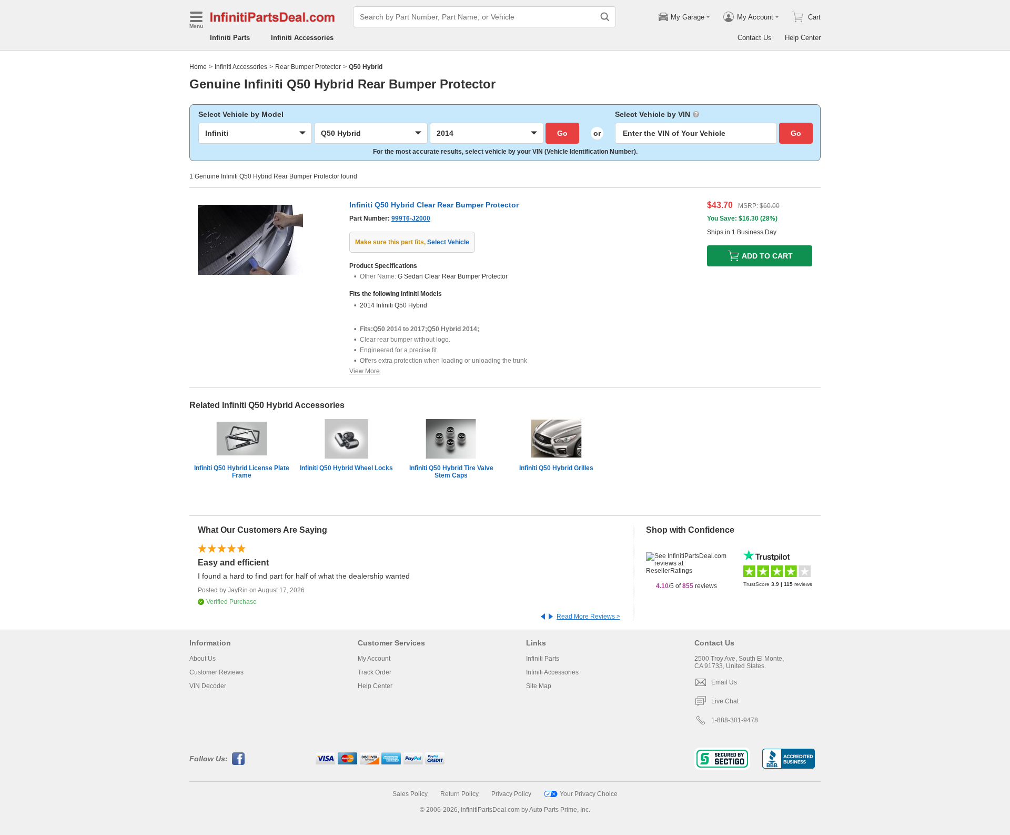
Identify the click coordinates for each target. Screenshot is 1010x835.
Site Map (538, 686)
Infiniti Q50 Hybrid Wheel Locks (346, 468)
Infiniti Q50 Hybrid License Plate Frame (241, 471)
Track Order (374, 672)
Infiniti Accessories (302, 38)
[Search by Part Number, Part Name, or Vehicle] (605, 17)
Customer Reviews (216, 672)
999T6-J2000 (410, 218)
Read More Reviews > (588, 616)
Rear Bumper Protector (308, 67)
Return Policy (459, 794)
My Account (374, 658)
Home (198, 67)
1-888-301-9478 (734, 720)
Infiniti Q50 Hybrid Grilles (556, 468)
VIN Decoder (207, 686)
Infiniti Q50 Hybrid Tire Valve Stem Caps (451, 471)
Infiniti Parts (230, 38)
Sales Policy (410, 794)
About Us (202, 658)
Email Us (724, 682)
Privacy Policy (511, 794)
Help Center (803, 38)
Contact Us (755, 38)
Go (562, 133)
